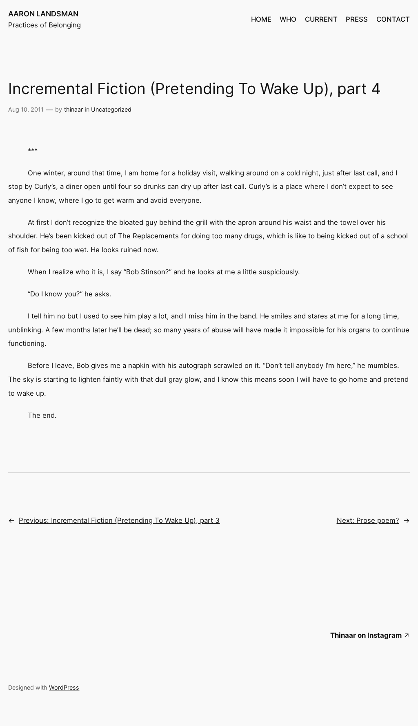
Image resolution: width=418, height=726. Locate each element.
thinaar (73, 109)
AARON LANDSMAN (43, 13)
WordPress (64, 687)
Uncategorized (111, 109)
